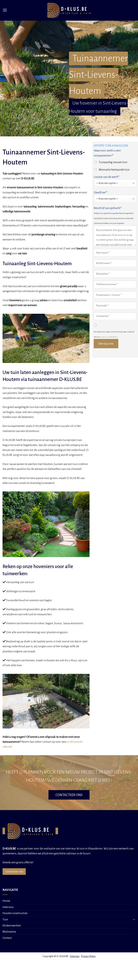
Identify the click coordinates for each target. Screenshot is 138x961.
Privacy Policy (88, 956)
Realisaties (9, 931)
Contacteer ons (14, 871)
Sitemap (74, 956)
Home (6, 900)
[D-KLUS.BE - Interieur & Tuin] (69, 10)
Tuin (5, 919)
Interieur (8, 907)
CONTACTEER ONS (69, 795)
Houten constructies (15, 913)
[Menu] (5, 10)
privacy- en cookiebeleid (108, 337)
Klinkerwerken (12, 925)
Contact (7, 938)
